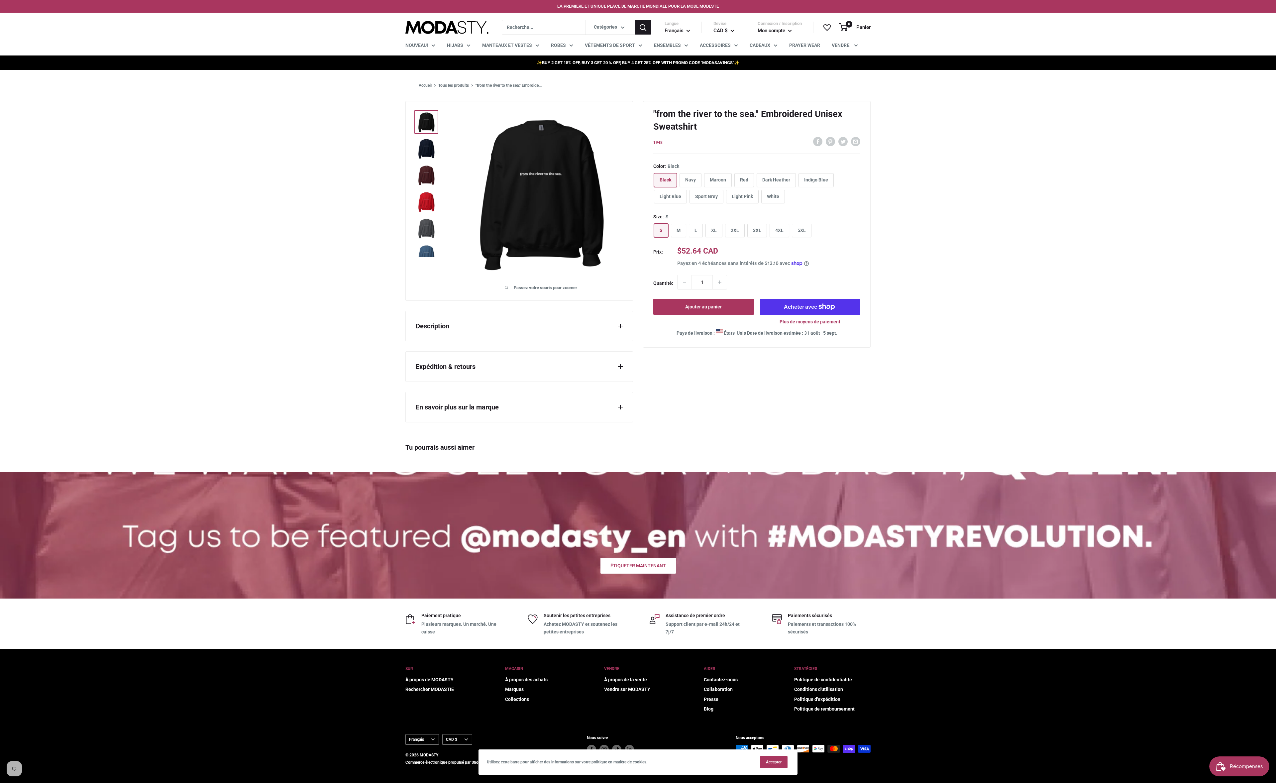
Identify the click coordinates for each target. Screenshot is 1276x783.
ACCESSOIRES (715, 45)
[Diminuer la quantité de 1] (684, 282)
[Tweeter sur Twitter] (843, 141)
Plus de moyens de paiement (810, 321)
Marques (514, 689)
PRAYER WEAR (804, 45)
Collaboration (718, 689)
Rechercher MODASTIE (429, 689)
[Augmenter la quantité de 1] (720, 282)
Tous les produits (453, 85)
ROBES (558, 45)
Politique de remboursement (824, 709)
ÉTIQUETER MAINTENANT (638, 565)
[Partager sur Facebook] (817, 141)
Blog (708, 709)
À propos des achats (526, 679)
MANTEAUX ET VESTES (507, 45)
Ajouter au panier (703, 306)
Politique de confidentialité (823, 679)
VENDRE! (841, 45)
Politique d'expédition (817, 699)
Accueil (425, 85)
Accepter (774, 762)
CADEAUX (760, 45)
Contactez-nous (721, 679)
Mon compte (772, 31)
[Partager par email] (855, 141)
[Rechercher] (643, 27)
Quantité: (663, 283)
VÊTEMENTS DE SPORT (610, 45)
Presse (711, 699)
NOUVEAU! (416, 45)
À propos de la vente (625, 679)
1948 (658, 142)
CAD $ (451, 739)
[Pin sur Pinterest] (830, 141)
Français (416, 739)
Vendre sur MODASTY (627, 689)
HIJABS (455, 45)
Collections (517, 699)
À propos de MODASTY (429, 679)
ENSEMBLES (667, 45)
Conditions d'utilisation (818, 689)
